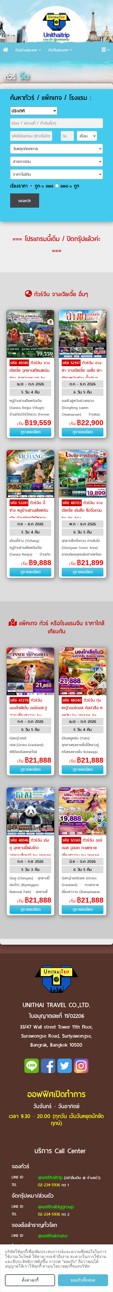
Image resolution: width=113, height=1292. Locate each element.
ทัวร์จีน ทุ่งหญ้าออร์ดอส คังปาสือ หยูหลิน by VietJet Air (82, 708)
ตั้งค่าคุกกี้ (30, 1279)
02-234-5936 (49, 1184)
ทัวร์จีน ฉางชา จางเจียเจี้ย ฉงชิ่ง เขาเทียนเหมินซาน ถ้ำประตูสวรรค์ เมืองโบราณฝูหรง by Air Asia (82, 378)
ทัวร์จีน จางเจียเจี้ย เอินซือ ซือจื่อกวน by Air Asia (82, 510)
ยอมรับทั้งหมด (83, 1279)
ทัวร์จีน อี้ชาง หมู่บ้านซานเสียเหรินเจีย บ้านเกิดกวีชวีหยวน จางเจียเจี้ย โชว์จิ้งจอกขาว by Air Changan (29, 517)
